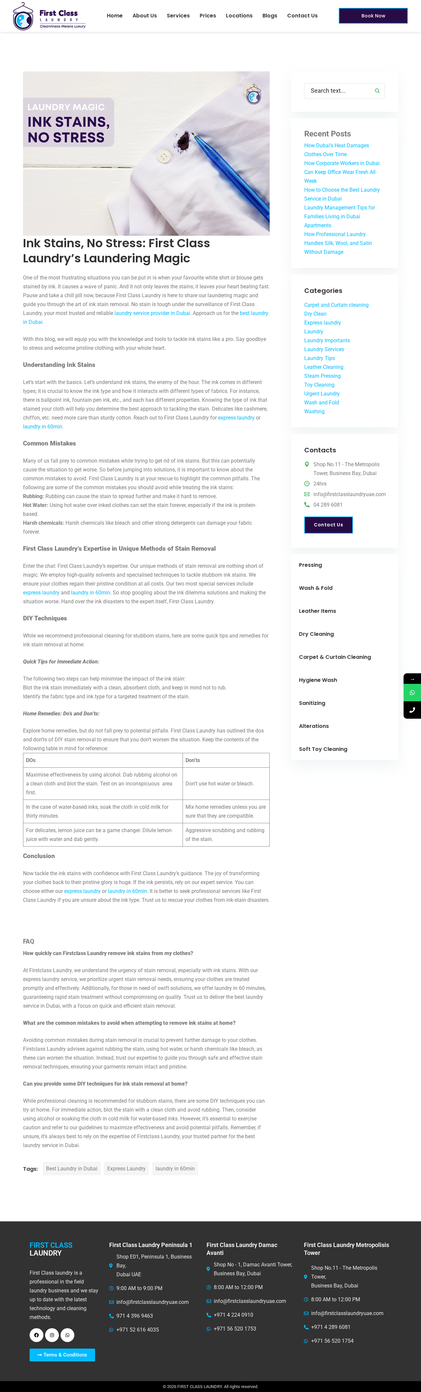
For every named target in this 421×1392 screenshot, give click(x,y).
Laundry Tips (319, 358)
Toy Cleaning (319, 385)
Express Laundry (126, 1168)
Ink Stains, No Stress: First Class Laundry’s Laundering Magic (116, 251)
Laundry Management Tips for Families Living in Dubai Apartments (339, 216)
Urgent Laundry (322, 394)
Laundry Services (324, 349)
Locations (239, 15)
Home (115, 15)
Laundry (313, 331)
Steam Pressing (322, 376)
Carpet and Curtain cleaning (336, 305)
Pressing (310, 565)
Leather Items (317, 611)
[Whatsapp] (67, 1335)
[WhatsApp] (412, 692)
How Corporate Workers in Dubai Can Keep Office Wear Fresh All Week (342, 172)
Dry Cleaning (316, 634)
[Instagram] (52, 1335)
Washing (314, 411)
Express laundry (322, 323)
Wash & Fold (316, 588)
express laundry (236, 418)
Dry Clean (315, 314)
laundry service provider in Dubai (152, 313)
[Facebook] (36, 1335)
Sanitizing (312, 703)
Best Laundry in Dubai (71, 1168)
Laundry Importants (327, 340)
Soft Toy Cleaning (323, 749)
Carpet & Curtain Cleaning (335, 657)
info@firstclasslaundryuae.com (349, 494)
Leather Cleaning (323, 367)
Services (178, 15)
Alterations (314, 726)
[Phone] (412, 710)
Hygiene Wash (318, 680)
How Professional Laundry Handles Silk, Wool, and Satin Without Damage (338, 243)
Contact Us (302, 15)
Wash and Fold (321, 402)
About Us (145, 15)
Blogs (269, 15)
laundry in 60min (42, 426)
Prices (208, 15)
